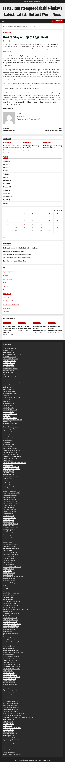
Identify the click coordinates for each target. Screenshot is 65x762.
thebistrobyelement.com (10, 477)
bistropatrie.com (8, 460)
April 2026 (6, 174)
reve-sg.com (6, 399)
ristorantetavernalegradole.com (12, 493)
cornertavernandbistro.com (11, 668)
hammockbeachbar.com (10, 544)
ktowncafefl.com (8, 550)
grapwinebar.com (8, 515)
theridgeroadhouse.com (10, 358)
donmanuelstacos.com (10, 603)
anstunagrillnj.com (8, 736)
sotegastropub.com (9, 581)
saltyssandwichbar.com (10, 538)
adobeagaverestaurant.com (11, 691)
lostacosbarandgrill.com (10, 523)
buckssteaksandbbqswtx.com (12, 623)
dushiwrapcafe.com (9, 507)
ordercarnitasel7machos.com (12, 397)
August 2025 (6, 200)
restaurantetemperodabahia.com (13, 577)
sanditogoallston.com (9, 356)
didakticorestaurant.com (10, 711)
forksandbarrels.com (9, 499)
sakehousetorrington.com (11, 428)
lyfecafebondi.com (8, 471)
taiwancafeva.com (8, 371)
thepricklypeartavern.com (11, 625)
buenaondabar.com (9, 497)
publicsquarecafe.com (9, 599)
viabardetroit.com (8, 473)
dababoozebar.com (9, 683)
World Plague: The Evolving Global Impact (31, 147)
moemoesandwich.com (10, 685)
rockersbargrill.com (9, 558)
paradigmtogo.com (9, 530)
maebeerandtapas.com (10, 621)
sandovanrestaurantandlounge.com (14, 713)
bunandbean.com (8, 407)
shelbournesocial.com (9, 387)
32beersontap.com (9, 375)
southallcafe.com (8, 611)
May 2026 (5, 171)
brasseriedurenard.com (10, 413)
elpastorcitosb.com (9, 362)
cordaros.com (7, 405)
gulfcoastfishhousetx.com (11, 634)
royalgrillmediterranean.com (11, 656)
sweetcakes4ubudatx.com (11, 548)
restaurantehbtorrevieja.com (12, 715)
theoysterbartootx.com (10, 617)
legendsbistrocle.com (9, 546)
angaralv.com (7, 401)
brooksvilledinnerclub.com (11, 466)
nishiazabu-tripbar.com (10, 495)
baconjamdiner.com (9, 662)
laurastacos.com (8, 597)
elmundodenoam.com (9, 348)
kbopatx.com (7, 442)
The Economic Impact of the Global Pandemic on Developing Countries (12, 148)
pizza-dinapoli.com (8, 389)
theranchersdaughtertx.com (11, 664)
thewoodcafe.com (8, 364)
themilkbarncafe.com (9, 560)
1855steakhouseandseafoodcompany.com (16, 609)
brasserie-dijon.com (9, 646)
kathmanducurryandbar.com (12, 601)
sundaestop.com (8, 373)
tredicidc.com (7, 422)
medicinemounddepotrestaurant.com (14, 699)
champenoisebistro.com (10, 619)
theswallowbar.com (9, 587)
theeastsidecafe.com (9, 630)
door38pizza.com (8, 732)
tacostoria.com (7, 481)
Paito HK (5, 290)
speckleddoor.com (8, 381)
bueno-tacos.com (8, 648)
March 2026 (6, 177)
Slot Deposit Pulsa (8, 301)
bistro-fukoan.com (8, 519)
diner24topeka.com (9, 589)
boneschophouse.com (10, 448)
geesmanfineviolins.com (10, 369)
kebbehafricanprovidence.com (12, 377)
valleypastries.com (8, 411)
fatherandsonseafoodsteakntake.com (14, 462)
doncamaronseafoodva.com (11, 666)
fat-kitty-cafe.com (8, 721)
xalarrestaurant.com (9, 697)
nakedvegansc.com (9, 752)
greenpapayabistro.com (10, 591)
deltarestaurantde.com (10, 705)
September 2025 (7, 197)
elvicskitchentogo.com (9, 532)
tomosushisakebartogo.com (11, 738)
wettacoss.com (7, 479)
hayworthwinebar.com (10, 660)
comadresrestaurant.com (11, 703)
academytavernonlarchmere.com (13, 652)
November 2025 (7, 190)
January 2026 (6, 184)
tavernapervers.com (9, 579)
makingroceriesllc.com (10, 438)
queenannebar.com (9, 644)
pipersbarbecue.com (9, 511)
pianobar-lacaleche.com (10, 452)
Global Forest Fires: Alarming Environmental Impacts (16, 258)
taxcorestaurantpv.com (10, 674)
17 (7, 228)
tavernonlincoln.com (9, 687)
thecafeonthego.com (9, 509)
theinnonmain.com (9, 367)
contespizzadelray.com (10, 393)
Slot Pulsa (6, 312)
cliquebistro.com (8, 464)
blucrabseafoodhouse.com (11, 554)
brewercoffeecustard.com (11, 385)
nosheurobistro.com (9, 360)
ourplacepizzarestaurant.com (12, 727)
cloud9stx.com (7, 570)
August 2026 (6, 161)
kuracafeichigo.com (9, 719)
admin (6, 41)
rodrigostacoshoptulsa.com (11, 613)
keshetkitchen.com (8, 742)
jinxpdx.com (6, 395)
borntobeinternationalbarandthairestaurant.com (18, 717)
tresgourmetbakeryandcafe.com (13, 583)
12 (24, 224)
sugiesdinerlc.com (8, 568)
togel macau (7, 308)
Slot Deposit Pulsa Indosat (11, 304)
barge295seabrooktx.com (10, 640)
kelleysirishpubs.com (9, 678)
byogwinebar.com (8, 513)
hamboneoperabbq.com (10, 744)
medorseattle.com (8, 522)
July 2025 (5, 203)
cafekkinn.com (7, 725)
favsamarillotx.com (9, 672)
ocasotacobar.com (8, 475)
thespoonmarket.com (9, 432)
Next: (53, 129)
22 (49, 228)
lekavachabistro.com (9, 517)
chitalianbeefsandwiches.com (12, 593)
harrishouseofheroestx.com (11, 468)
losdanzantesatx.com (9, 483)
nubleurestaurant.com (10, 693)
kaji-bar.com (7, 615)
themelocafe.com (8, 723)
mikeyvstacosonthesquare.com (12, 456)
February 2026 (7, 180)
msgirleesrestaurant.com (10, 552)
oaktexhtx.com (7, 632)
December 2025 (7, 187)
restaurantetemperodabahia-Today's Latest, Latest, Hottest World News (32, 11)
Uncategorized (7, 32)
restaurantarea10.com (10, 409)
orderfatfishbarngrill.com (10, 638)
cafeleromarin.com (9, 556)
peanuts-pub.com (8, 542)
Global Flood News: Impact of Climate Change (14, 261)
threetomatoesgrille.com (10, 605)
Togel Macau (7, 293)
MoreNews (38, 760)
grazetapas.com (8, 574)
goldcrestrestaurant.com (10, 709)
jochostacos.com (8, 670)
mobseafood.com (8, 489)
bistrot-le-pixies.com (9, 572)
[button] (3, 20)
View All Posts (35, 119)
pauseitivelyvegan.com (10, 750)
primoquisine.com (8, 444)
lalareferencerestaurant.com (11, 701)
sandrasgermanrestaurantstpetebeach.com (16, 436)
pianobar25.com (8, 485)
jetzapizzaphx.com (8, 729)
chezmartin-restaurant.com (11, 450)
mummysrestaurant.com (10, 628)
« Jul (4, 237)
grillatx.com (6, 534)
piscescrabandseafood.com (11, 676)
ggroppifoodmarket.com (10, 430)
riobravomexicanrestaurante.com (13, 383)
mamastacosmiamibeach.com (12, 566)
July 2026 (5, 164)
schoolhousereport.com (10, 454)
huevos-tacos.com (8, 526)
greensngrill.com (8, 426)
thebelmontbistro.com (10, 501)
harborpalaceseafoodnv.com (11, 487)
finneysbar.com (7, 562)
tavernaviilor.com (8, 595)
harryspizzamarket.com (10, 734)
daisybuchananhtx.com (10, 458)
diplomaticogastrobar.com (11, 740)
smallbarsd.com (8, 350)
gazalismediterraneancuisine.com (13, 754)
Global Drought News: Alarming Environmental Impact (52, 147)
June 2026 (6, 168)
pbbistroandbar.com (9, 536)
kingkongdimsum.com (9, 607)
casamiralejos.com (8, 440)
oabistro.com (7, 540)
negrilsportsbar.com (9, 505)
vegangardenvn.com (9, 748)
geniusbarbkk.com (8, 636)
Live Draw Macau (8, 279)
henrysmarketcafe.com (10, 417)
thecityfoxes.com (8, 446)
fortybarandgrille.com (9, 391)
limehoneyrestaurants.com (11, 707)
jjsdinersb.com (7, 689)
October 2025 (6, 193)
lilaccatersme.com (8, 379)
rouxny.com (6, 415)
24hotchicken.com (8, 352)
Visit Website (22, 119)
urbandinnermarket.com (10, 528)
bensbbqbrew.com (8, 746)
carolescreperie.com (9, 434)
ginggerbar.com (8, 585)
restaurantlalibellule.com (10, 695)
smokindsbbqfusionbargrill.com (12, 642)
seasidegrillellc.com (9, 654)
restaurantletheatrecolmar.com (12, 420)
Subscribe (59, 21)
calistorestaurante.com (10, 424)
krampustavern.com (9, 681)
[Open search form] (49, 20)
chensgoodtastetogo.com (11, 650)
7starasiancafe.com (9, 403)
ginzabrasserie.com (9, 564)
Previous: (9, 129)
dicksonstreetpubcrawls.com (11, 491)
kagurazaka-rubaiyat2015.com (12, 354)
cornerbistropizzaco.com (10, 503)
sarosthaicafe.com (8, 658)
